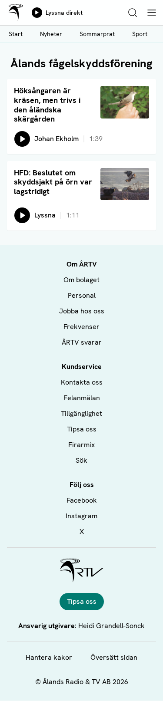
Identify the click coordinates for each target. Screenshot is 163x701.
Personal (82, 295)
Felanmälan (81, 397)
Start (16, 34)
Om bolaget (81, 279)
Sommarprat (97, 34)
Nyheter (51, 34)
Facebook (82, 500)
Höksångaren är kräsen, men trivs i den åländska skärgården (47, 105)
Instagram (81, 515)
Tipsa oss (81, 429)
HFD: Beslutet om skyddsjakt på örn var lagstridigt (53, 182)
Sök (81, 460)
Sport (139, 34)
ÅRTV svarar (82, 342)
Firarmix (81, 444)
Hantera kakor (49, 657)
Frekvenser (81, 326)
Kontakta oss (82, 382)
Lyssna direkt (64, 12)
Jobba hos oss (81, 311)
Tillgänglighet (81, 413)
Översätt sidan (113, 657)
